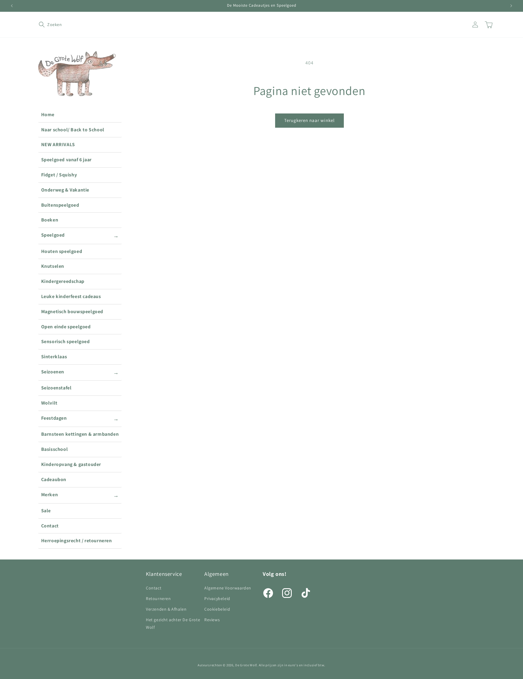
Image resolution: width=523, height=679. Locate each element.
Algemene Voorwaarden (227, 588)
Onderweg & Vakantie (65, 190)
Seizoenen (80, 372)
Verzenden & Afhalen (166, 609)
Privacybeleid (217, 598)
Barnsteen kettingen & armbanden (80, 434)
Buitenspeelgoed (60, 205)
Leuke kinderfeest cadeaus (71, 296)
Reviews (212, 619)
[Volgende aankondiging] (511, 5)
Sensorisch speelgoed (65, 341)
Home (47, 114)
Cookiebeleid (217, 609)
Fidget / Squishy (59, 175)
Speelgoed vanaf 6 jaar (66, 159)
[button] (45, 24)
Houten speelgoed (61, 251)
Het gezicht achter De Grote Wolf (173, 623)
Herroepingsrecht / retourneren (76, 540)
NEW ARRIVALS (58, 144)
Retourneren (158, 598)
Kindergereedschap (62, 281)
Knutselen (52, 266)
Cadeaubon (53, 479)
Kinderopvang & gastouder (71, 464)
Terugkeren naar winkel (309, 120)
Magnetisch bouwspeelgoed (72, 311)
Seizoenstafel (56, 388)
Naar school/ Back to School (72, 129)
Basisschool (54, 449)
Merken (80, 495)
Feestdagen (80, 418)
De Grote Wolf (246, 665)
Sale (46, 510)
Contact (50, 526)
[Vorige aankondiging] (11, 5)
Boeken (49, 220)
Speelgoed (80, 235)
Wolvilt (49, 403)
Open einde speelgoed (66, 326)
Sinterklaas (54, 356)
